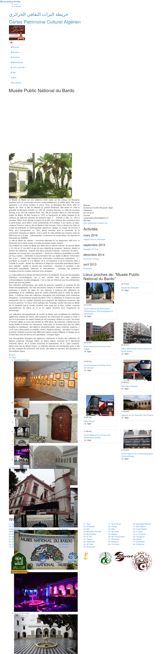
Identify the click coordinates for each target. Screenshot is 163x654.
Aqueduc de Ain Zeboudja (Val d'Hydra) (137, 415)
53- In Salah (138, 531)
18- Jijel (37, 541)
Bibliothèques (17, 62)
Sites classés (16, 82)
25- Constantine (65, 534)
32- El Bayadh (89, 526)
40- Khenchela (89, 546)
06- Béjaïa (13, 536)
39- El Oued (88, 544)
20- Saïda (38, 546)
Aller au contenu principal (10, 1)
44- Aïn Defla (113, 531)
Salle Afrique (89, 421)
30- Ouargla (63, 546)
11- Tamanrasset (40, 524)
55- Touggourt (139, 536)
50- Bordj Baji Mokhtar (142, 524)
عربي (16, 4)
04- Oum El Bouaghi (17, 531)
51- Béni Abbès (139, 526)
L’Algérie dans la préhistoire (94, 239)
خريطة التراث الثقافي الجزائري (38, 14)
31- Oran (87, 524)
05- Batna (13, 534)
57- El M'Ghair (139, 541)
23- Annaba (63, 529)
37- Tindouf (88, 539)
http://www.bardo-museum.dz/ (95, 223)
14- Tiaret (38, 531)
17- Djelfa (38, 539)
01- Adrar (13, 524)
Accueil (15, 47)
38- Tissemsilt (89, 541)
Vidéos (13, 77)
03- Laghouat (14, 529)
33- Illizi (86, 529)
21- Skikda (63, 524)
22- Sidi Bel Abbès (66, 526)
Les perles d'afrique (91, 258)
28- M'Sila (63, 541)
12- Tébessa (39, 526)
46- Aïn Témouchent (116, 536)
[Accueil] (17, 32)
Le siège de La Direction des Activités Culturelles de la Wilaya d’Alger (36, 467)
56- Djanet (137, 539)
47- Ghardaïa (113, 539)
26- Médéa (63, 536)
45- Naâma (112, 534)
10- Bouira (13, 546)
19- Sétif (37, 544)
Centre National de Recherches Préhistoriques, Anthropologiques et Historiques (98, 311)
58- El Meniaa (138, 544)
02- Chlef (12, 526)
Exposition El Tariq (90, 249)
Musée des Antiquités (130, 287)
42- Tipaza (112, 526)
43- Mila (111, 529)
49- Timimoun (113, 544)
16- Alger (12, 357)
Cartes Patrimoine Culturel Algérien (45, 21)
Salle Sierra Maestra (129, 386)
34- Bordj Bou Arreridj (92, 531)
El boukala (87, 268)
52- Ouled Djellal (139, 529)
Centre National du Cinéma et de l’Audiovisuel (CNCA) (97, 436)
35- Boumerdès (89, 534)
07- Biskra (13, 539)
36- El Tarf (87, 536)
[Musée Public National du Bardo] (40, 175)
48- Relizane (113, 541)
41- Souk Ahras (114, 524)
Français (17, 6)
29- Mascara (64, 544)
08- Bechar (13, 541)
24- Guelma (63, 531)
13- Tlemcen (39, 529)
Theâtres (16, 57)
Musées (15, 52)
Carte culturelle (18, 67)
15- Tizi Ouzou (40, 534)
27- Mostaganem (65, 539)
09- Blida (12, 544)
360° (14, 72)
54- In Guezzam (139, 534)
